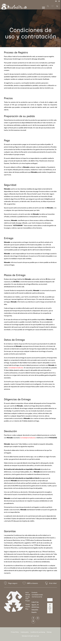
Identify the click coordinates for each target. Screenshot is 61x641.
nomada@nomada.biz (15, 368)
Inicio (27, 592)
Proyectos (27, 601)
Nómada (27, 595)
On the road (27, 597)
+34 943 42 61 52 (37, 597)
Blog (26, 609)
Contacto (34, 592)
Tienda (27, 604)
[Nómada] (14, 7)
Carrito (27, 607)
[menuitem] (56, 1)
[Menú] (43, 7)
